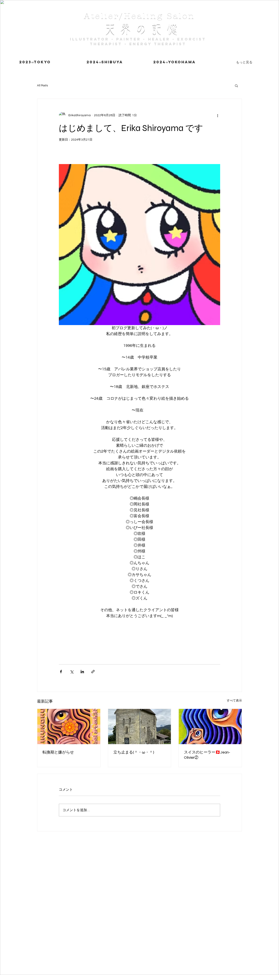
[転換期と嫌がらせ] (68, 726)
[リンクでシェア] (93, 672)
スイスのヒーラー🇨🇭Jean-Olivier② (207, 755)
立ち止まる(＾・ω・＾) (133, 752)
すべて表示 (234, 700)
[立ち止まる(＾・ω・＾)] (139, 726)
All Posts (42, 85)
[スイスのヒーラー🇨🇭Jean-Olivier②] (210, 726)
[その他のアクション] (217, 115)
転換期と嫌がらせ (58, 752)
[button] (236, 85)
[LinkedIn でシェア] (82, 672)
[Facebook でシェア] (61, 672)
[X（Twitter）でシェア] (72, 672)
